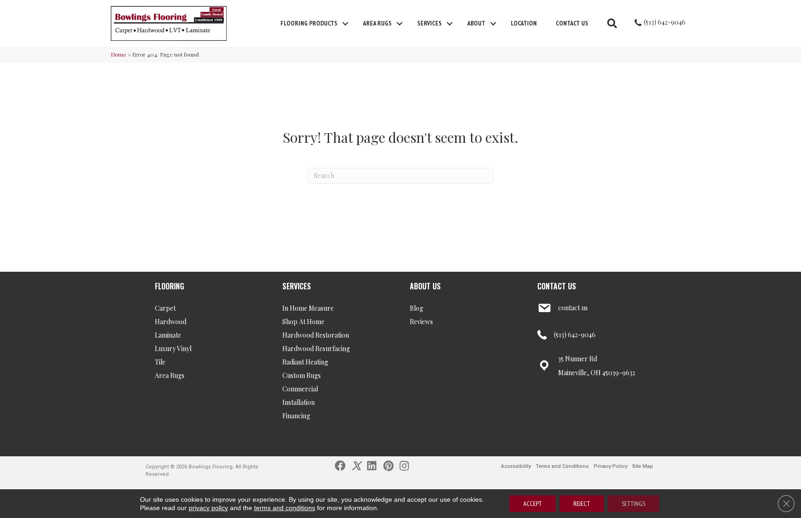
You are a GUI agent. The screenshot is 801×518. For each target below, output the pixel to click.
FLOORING (169, 286)
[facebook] (340, 465)
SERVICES (296, 286)
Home (119, 54)
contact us (573, 307)
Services (429, 23)
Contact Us (572, 23)
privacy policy (208, 508)
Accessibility (516, 466)
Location (524, 23)
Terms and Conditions (562, 466)
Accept (532, 503)
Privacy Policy (610, 466)
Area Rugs (377, 23)
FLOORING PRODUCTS (308, 23)
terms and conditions (284, 508)
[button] (345, 23)
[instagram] (404, 465)
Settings (633, 503)
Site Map (642, 466)
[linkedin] (371, 465)
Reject (581, 503)
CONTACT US (556, 286)
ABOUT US (425, 286)
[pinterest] (388, 465)
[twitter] (356, 465)
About (476, 23)
